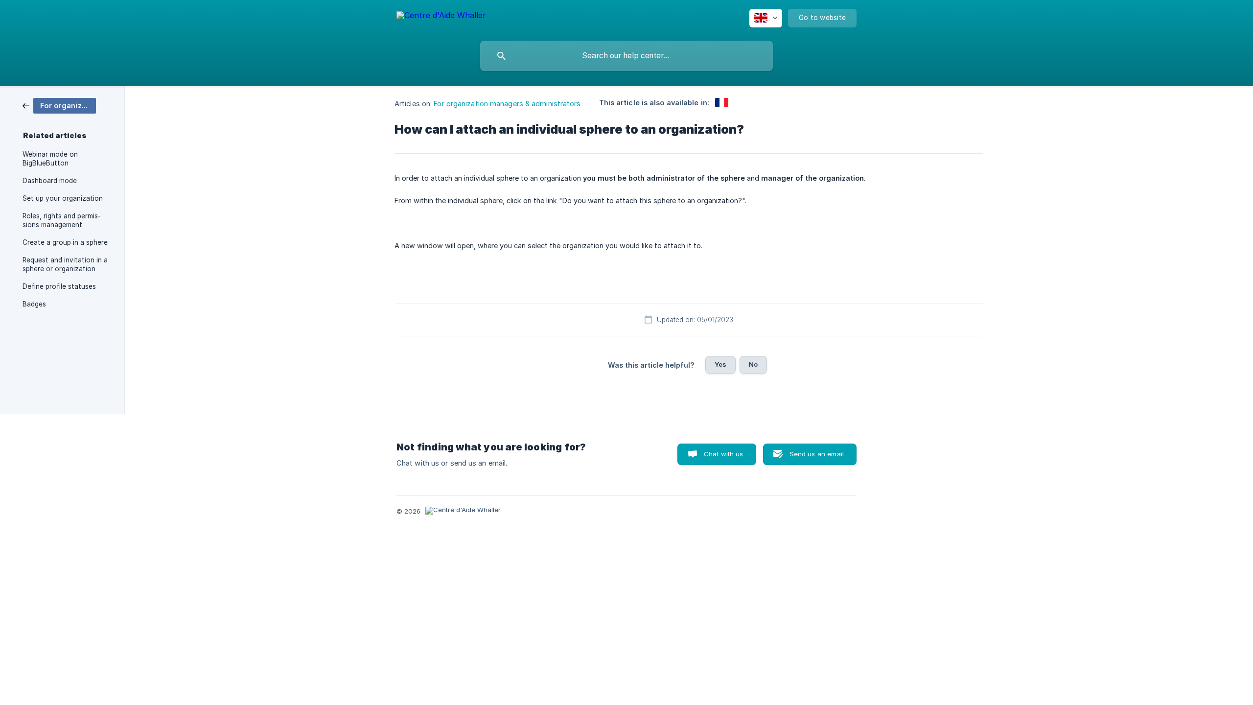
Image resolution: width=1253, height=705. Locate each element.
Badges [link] (34, 304)
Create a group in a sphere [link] (65, 242)
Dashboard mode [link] (50, 181)
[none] (441, 17)
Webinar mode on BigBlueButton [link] (50, 158)
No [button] (753, 364)
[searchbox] (626, 56)
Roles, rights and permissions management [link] (62, 220)
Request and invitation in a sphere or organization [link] (65, 264)
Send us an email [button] (816, 454)
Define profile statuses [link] (59, 286)
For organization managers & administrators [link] (507, 103)
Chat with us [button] (723, 454)
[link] (59, 105)
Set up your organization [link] (63, 198)
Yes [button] (720, 364)
